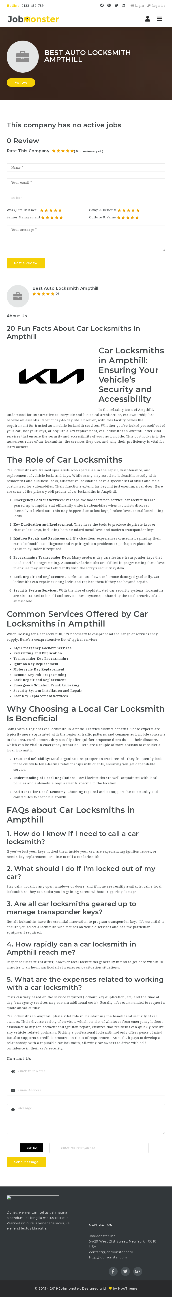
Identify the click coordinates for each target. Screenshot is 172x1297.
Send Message (26, 1162)
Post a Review (25, 263)
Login (139, 5)
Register (158, 5)
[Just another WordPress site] (33, 19)
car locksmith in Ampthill (65, 729)
